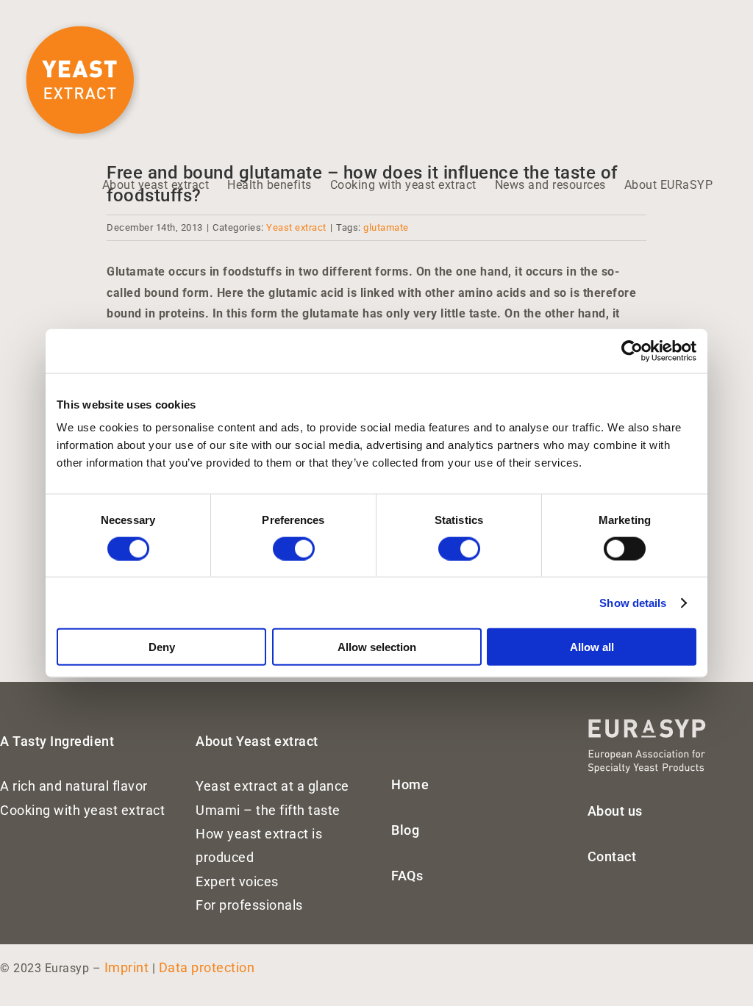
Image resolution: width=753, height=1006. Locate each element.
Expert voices (237, 881)
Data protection (207, 967)
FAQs (407, 875)
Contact (612, 856)
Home (410, 784)
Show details (632, 602)
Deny (162, 647)
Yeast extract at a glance (272, 786)
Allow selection (377, 647)
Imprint (126, 967)
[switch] (294, 548)
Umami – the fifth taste (268, 810)
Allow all (592, 647)
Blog (405, 830)
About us (615, 811)
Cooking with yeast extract (82, 810)
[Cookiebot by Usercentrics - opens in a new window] (632, 350)
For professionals (249, 905)
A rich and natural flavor (74, 786)
